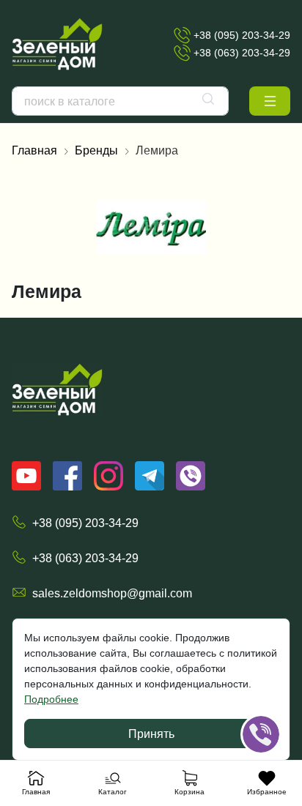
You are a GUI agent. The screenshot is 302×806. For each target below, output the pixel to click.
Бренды (96, 150)
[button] (269, 101)
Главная (34, 150)
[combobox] (120, 101)
